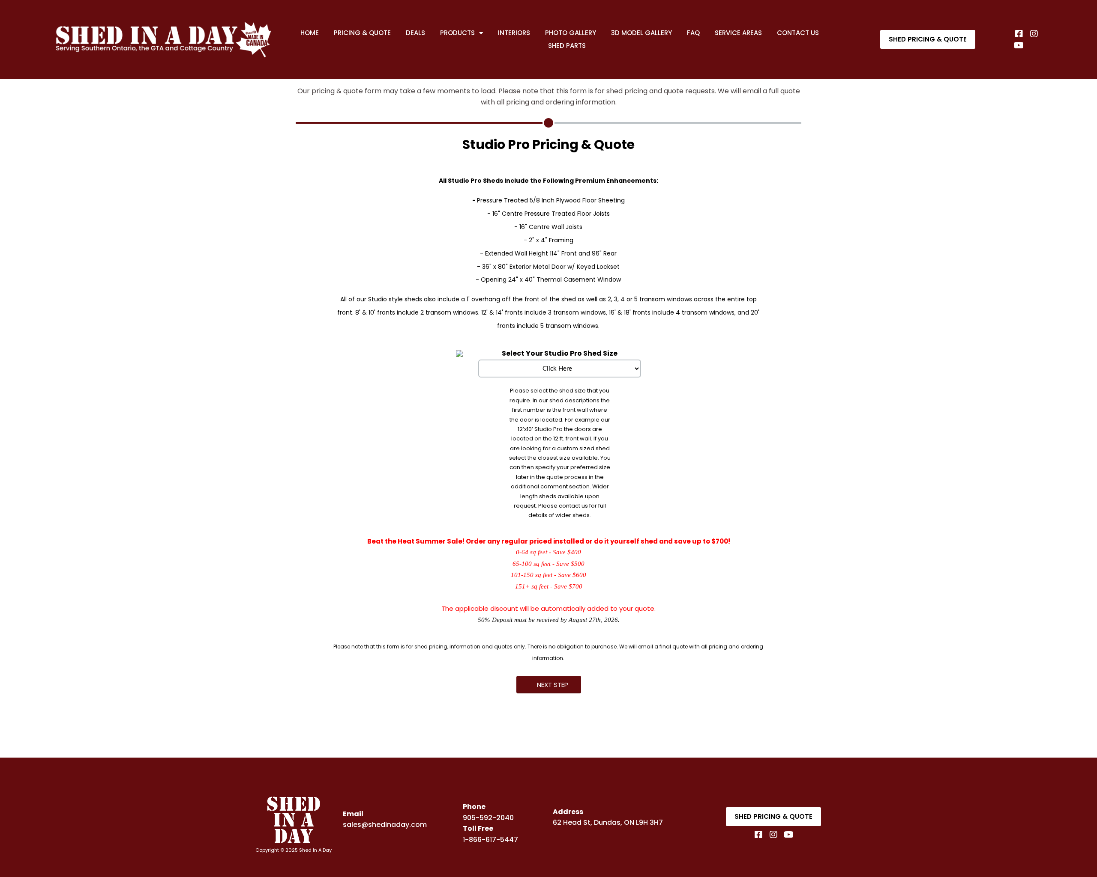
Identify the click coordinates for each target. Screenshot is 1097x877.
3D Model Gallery (641, 32)
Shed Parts (567, 45)
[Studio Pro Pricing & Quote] (548, 123)
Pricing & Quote (362, 32)
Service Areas (738, 32)
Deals (415, 32)
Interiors (514, 32)
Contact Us (798, 32)
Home (309, 32)
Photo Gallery (570, 32)
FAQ (693, 32)
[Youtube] (1019, 45)
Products (457, 32)
